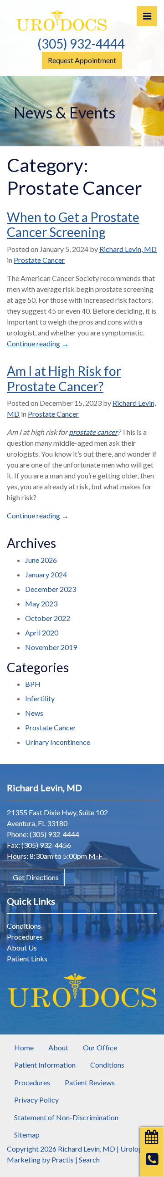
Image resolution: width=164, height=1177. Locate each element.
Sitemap (27, 1134)
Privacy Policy (36, 1099)
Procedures (25, 936)
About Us (22, 947)
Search (89, 1159)
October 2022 (47, 618)
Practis (62, 1159)
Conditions (24, 925)
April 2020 (41, 632)
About (58, 1047)
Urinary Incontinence (57, 742)
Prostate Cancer (39, 260)
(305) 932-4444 (81, 43)
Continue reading (38, 343)
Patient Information (45, 1064)
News (34, 713)
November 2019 (51, 647)
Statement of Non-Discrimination (66, 1117)
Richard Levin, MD (128, 249)
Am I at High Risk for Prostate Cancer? (64, 378)
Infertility (40, 698)
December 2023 (50, 589)
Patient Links (27, 958)
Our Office (100, 1047)
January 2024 (46, 574)
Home (24, 1047)
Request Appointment (82, 60)
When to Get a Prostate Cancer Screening (73, 224)
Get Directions (36, 877)
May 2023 (41, 603)
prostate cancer (93, 432)
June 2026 (41, 560)
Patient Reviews (90, 1082)
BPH (33, 684)
